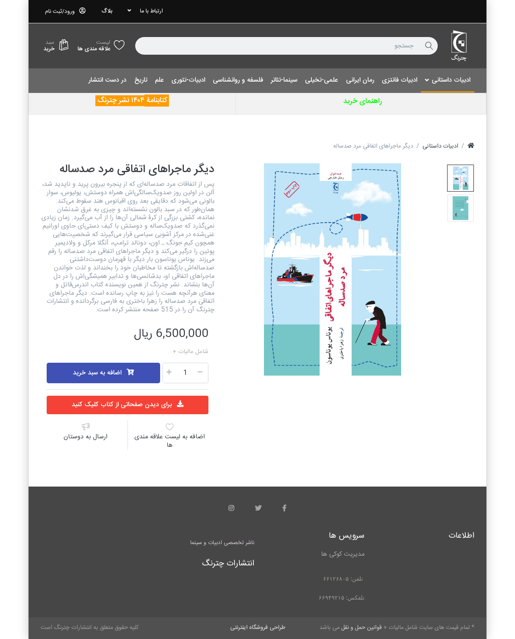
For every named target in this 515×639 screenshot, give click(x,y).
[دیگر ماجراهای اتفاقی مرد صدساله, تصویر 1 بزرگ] (460, 178)
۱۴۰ (135, 101)
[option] (333, 269)
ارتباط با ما (151, 11)
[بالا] (471, 146)
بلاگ (106, 11)
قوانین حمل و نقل (149, 352)
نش (126, 101)
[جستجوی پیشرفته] (429, 46)
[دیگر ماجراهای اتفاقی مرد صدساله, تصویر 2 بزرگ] (460, 208)
